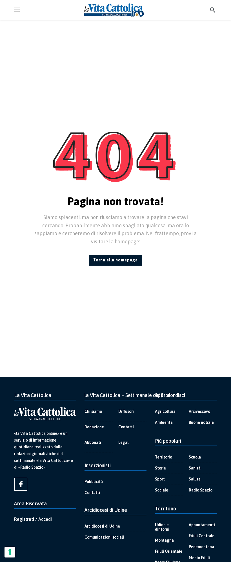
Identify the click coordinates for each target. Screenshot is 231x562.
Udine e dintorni (162, 527)
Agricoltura (165, 411)
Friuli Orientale (168, 551)
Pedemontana (201, 547)
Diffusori (126, 411)
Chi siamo (93, 411)
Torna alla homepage (115, 260)
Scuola (195, 457)
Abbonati (93, 442)
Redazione (94, 427)
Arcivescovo (199, 411)
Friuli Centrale (201, 536)
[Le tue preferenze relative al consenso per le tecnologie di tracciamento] (10, 552)
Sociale (161, 490)
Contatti (126, 427)
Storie (160, 468)
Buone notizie (201, 422)
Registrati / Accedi (33, 519)
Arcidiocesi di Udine (102, 526)
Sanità (195, 468)
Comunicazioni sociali (104, 537)
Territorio (163, 457)
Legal (123, 442)
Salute (195, 479)
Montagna (164, 540)
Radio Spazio (200, 490)
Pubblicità (94, 481)
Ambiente (164, 422)
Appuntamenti (202, 525)
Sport (160, 479)
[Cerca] (212, 10)
